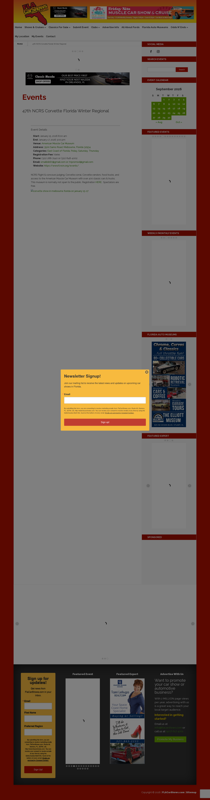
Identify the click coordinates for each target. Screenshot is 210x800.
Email (67, 394)
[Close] (146, 372)
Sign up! (105, 422)
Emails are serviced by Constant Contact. (119, 412)
